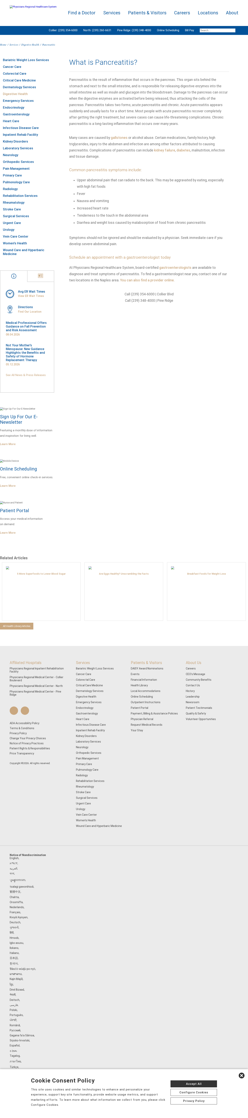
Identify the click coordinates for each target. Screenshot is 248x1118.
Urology (8, 230)
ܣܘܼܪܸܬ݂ (13, 1050)
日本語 (14, 958)
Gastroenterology (16, 114)
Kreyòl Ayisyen (19, 917)
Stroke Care (12, 209)
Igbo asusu (16, 942)
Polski (13, 1010)
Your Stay (137, 730)
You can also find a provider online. (147, 280)
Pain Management (16, 168)
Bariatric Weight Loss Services (26, 60)
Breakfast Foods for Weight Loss (206, 573)
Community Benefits (198, 679)
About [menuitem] (232, 13)
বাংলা (12, 873)
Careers (191, 668)
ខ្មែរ (11, 984)
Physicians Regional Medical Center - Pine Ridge (35, 693)
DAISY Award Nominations (147, 668)
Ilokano (14, 947)
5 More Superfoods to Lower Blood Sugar (41, 573)
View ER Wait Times (31, 295)
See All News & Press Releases (26, 375)
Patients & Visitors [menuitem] (147, 13)
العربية (13, 868)
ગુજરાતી (14, 927)
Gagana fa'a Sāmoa (22, 1035)
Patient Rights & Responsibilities (30, 748)
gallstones (119, 138)
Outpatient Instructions (145, 702)
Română (15, 1025)
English (14, 858)
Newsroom (192, 702)
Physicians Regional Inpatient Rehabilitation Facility (37, 670)
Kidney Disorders (15, 141)
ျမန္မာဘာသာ (17, 879)
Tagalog (15, 1055)
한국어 (14, 963)
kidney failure (164, 150)
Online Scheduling (168, 30)
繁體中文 (15, 891)
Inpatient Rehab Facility (20, 135)
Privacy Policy (18, 733)
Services (13, 44)
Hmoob (14, 937)
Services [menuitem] (111, 13)
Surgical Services (16, 216)
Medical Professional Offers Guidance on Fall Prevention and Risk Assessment (26, 326)
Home (3, 44)
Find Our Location (29, 311)
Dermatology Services (19, 87)
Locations (208, 13)
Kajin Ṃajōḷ (16, 979)
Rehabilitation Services (20, 196)
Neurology (10, 155)
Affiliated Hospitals (25, 663)
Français (15, 912)
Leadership (193, 696)
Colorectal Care (14, 73)
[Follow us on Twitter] (25, 710)
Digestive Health (30, 44)
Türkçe (14, 1067)
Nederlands (17, 907)
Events (135, 674)
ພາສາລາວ (16, 973)
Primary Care (12, 175)
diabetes (183, 150)
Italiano (14, 953)
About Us (193, 663)
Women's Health (15, 243)
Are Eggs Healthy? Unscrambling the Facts (124, 573)
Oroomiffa (16, 902)
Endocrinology (13, 107)
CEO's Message (195, 674)
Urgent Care (12, 223)
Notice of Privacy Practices (27, 743)
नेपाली (13, 994)
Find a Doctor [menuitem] (82, 13)
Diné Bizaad (17, 989)
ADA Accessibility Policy (24, 723)
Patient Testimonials (199, 707)
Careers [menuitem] (182, 13)
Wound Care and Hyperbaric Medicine (23, 252)
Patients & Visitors (146, 663)
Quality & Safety (196, 713)
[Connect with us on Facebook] (14, 710)
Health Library (139, 685)
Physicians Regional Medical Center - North (36, 685)
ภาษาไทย (15, 1061)
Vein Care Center (15, 236)
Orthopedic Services (18, 162)
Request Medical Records (146, 724)
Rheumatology (13, 202)
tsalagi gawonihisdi (22, 886)
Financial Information (144, 679)
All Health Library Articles (16, 626)
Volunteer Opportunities (201, 719)
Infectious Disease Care (21, 128)
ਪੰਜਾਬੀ (13, 1020)
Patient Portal (139, 707)
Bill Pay (189, 30)
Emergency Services (18, 101)
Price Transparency (22, 753)
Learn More (8, 444)
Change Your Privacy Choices (28, 738)
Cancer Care (12, 67)
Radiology (10, 189)
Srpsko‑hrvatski (19, 1040)
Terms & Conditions (22, 728)
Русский (15, 1030)
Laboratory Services (18, 148)
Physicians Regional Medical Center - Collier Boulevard (36, 679)
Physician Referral (142, 719)
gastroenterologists (175, 268)
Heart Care (11, 121)
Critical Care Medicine (19, 80)
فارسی (14, 1004)
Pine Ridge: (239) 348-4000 (134, 30)
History (190, 691)
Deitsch (14, 999)
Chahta (14, 897)
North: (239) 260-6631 (97, 30)
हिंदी (12, 932)
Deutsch (15, 922)
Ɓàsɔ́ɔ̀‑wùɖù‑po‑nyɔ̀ (22, 968)
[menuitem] (217, 30)
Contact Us (193, 685)
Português (16, 1015)
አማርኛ (13, 863)
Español (15, 1045)
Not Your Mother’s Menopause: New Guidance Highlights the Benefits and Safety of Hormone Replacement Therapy (25, 352)
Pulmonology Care (16, 182)
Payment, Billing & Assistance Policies (154, 713)
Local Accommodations (145, 691)
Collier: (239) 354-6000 (63, 30)
